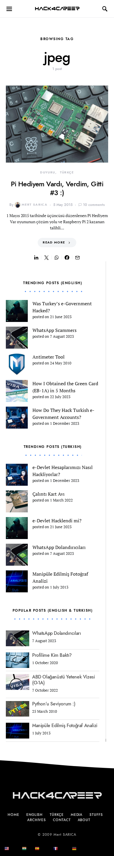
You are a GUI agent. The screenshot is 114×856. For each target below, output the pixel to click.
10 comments (94, 204)
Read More (54, 242)
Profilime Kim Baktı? (52, 655)
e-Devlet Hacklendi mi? (57, 520)
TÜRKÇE (67, 172)
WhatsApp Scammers (54, 330)
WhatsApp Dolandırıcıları (59, 547)
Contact (61, 820)
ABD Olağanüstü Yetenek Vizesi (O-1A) (63, 680)
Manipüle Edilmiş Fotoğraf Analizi (64, 725)
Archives (36, 820)
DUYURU (47, 172)
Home (13, 814)
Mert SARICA (34, 204)
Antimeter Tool (48, 357)
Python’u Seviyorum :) (53, 704)
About (84, 820)
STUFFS (96, 814)
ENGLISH (34, 814)
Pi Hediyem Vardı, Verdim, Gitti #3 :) (57, 188)
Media (77, 814)
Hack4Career (57, 8)
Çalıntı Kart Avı (48, 494)
